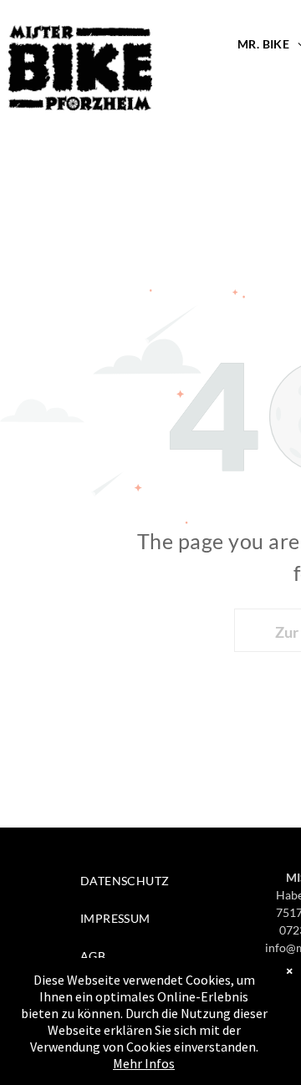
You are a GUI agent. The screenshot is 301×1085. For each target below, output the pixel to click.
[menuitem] (147, 880)
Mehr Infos (144, 1063)
